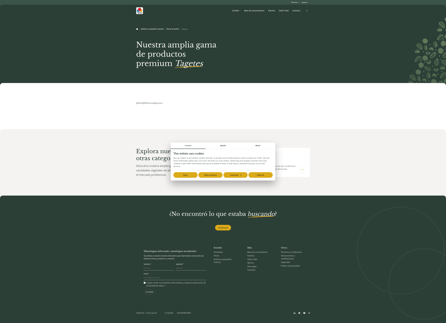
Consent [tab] (188, 145)
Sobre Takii (284, 10)
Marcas (250, 262)
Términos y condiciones (291, 252)
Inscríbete (149, 292)
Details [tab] (223, 145)
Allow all (260, 175)
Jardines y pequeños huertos (152, 29)
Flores (216, 255)
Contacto (296, 10)
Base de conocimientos (254, 10)
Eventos (271, 10)
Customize (234, 175)
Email (146, 274)
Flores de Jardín (173, 29)
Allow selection (210, 175)
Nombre (147, 264)
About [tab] (257, 145)
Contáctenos (223, 227)
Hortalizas (218, 252)
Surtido (235, 10)
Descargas (252, 266)
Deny (185, 175)
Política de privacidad (290, 266)
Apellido (179, 264)
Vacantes (251, 270)
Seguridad (285, 262)
